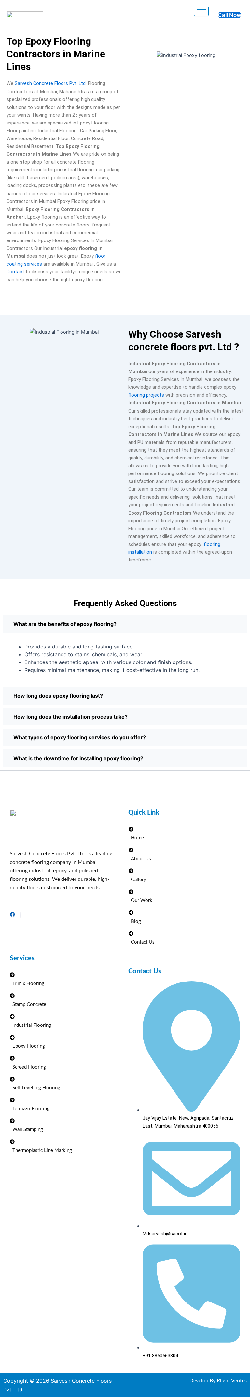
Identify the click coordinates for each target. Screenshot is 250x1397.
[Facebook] (12, 915)
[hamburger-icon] (201, 11)
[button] (125, 624)
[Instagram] (20, 915)
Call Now (229, 15)
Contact (15, 272)
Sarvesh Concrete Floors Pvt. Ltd (50, 83)
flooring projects (146, 395)
